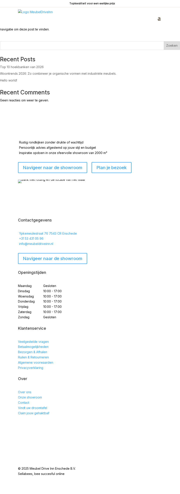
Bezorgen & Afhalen (32, 352)
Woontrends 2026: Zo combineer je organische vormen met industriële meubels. (58, 73)
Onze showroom (30, 397)
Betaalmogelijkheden (33, 347)
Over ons (24, 392)
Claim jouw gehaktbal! (33, 413)
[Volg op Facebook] (21, 425)
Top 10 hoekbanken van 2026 (22, 67)
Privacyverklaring (30, 368)
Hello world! (8, 80)
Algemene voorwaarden (35, 362)
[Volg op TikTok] (39, 425)
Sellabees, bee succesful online (41, 474)
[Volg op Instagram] (30, 425)
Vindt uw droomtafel (32, 408)
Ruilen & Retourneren (33, 357)
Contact (23, 402)
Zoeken (172, 45)
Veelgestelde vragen (33, 341)
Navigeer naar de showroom (52, 258)
